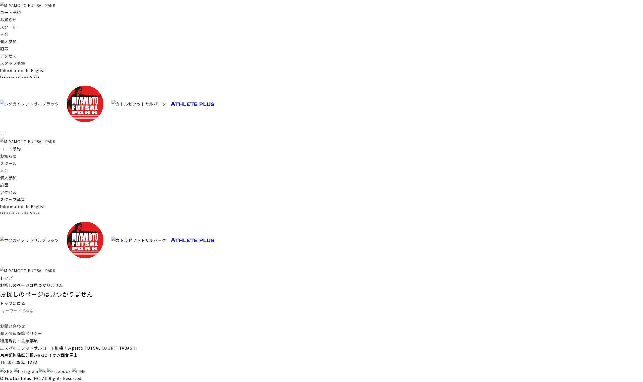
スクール (8, 27)
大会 (4, 34)
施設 (4, 48)
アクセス (8, 56)
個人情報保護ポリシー (21, 333)
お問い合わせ (12, 326)
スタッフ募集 (12, 63)
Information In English (23, 70)
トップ (6, 278)
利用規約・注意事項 (19, 341)
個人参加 (8, 41)
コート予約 (10, 12)
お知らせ (8, 20)
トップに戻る (12, 303)
